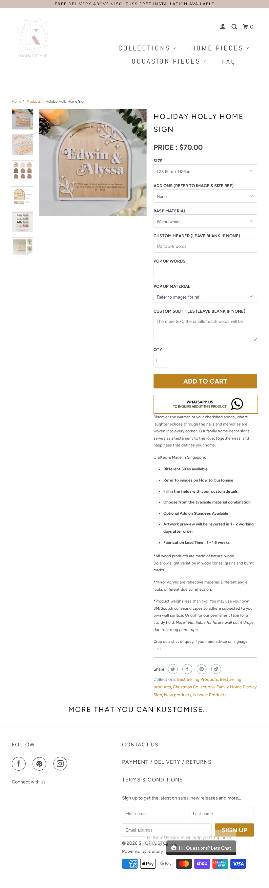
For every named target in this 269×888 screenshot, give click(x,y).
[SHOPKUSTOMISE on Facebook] (20, 764)
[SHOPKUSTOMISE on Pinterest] (40, 764)
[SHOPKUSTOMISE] (32, 38)
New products (177, 694)
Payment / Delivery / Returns (167, 762)
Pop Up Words (169, 261)
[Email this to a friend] (215, 669)
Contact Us (140, 744)
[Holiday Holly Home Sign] (93, 163)
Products (34, 101)
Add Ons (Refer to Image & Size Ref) (194, 185)
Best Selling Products (197, 679)
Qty (158, 349)
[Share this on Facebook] (186, 669)
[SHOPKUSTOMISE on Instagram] (61, 764)
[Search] (234, 27)
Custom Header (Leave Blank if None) (197, 235)
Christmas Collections (194, 686)
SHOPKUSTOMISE (157, 843)
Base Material (170, 210)
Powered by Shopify (142, 851)
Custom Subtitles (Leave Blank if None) (199, 311)
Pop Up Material (172, 286)
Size (158, 160)
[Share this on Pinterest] (201, 669)
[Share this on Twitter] (172, 669)
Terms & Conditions (152, 780)
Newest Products (209, 694)
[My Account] (223, 27)
